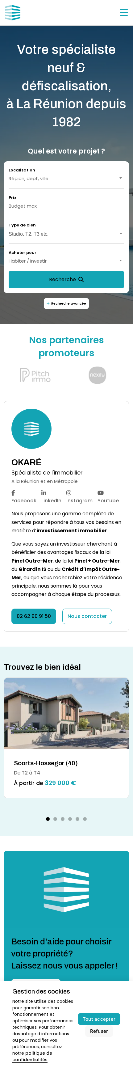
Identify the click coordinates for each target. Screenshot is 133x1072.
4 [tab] (70, 819)
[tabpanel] (66, 737)
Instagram (79, 500)
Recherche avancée (68, 303)
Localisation (22, 170)
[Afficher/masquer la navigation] (124, 12)
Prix (12, 197)
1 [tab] (48, 819)
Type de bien (22, 225)
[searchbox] (66, 233)
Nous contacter (87, 616)
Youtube (108, 500)
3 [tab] (62, 819)
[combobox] (66, 179)
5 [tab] (77, 819)
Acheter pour (22, 252)
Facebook (23, 500)
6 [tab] (85, 819)
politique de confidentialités (32, 1056)
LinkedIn (51, 500)
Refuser (99, 1031)
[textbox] (66, 179)
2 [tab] (55, 819)
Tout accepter (99, 1019)
